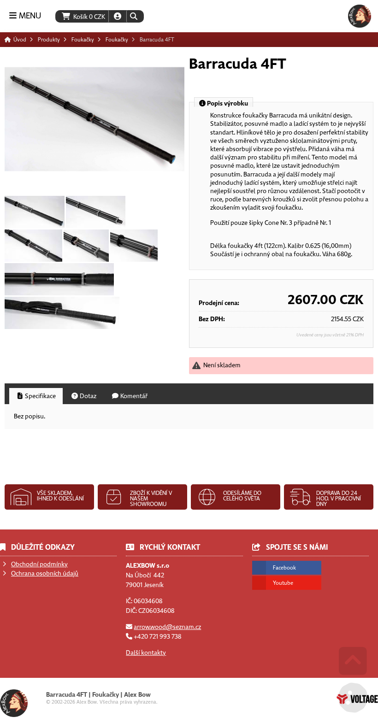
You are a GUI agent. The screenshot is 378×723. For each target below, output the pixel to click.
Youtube (283, 583)
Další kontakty (146, 652)
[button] (133, 16)
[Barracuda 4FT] (94, 119)
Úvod (359, 16)
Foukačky (82, 39)
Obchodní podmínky (39, 564)
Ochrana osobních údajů (44, 573)
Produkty (49, 39)
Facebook (284, 567)
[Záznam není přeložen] (35, 212)
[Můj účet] (117, 16)
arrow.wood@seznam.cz (167, 627)
